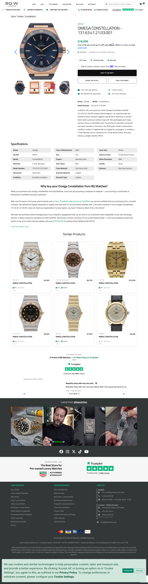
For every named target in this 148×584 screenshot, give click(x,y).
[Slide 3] (75, 393)
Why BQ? (79, 4)
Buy (34, 4)
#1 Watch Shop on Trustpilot (86, 357)
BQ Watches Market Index (63, 500)
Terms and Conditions (61, 507)
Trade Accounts (59, 522)
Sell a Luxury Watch (18, 504)
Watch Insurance (17, 518)
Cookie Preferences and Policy (64, 514)
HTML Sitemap (59, 518)
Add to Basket (107, 73)
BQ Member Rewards (18, 522)
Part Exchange (122, 80)
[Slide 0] (69, 393)
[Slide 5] (78, 393)
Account (92, 4)
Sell (43, 4)
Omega (20, 16)
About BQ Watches (60, 490)
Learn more (82, 48)
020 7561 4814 (107, 511)
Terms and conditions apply (20, 227)
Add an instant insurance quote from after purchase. (103, 66)
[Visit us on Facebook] (61, 452)
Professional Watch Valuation (21, 514)
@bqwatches (80, 402)
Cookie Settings (64, 576)
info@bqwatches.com (108, 522)
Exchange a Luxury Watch (20, 507)
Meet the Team (59, 493)
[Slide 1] (71, 393)
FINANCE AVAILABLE (13, 10)
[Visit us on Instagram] (67, 452)
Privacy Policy (68, 572)
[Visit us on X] (74, 452)
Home (13, 16)
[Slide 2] (73, 393)
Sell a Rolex (15, 497)
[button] (34, 78)
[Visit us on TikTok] (80, 452)
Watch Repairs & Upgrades (20, 511)
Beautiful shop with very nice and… (37, 383)
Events (13, 525)
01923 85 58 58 (59, 221)
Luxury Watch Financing (19, 493)
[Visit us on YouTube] (86, 452)
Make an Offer (92, 80)
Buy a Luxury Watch (18, 500)
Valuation (67, 4)
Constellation (30, 16)
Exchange (53, 4)
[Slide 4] (76, 393)
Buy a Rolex (15, 490)
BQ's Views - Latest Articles (63, 497)
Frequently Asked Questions (64, 504)
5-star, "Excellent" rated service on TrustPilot (72, 201)
